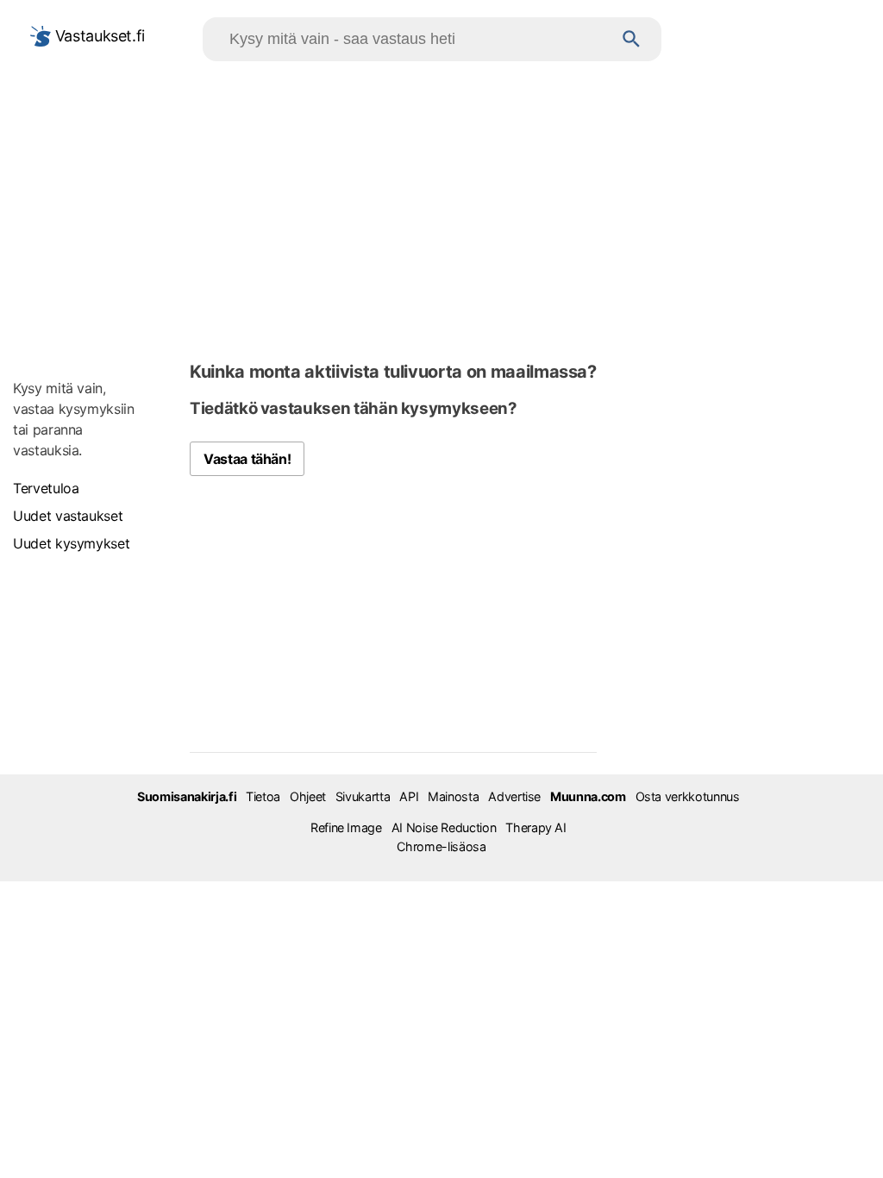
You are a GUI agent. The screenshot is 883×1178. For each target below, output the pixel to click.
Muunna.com (587, 796)
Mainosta (453, 796)
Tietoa (263, 796)
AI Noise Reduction (444, 827)
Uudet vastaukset (67, 515)
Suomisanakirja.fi (186, 796)
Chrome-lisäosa (441, 846)
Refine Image (346, 827)
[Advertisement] (441, 208)
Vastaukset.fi (98, 36)
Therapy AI (535, 827)
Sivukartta (362, 796)
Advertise (514, 796)
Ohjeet (308, 796)
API (408, 796)
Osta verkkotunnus (688, 796)
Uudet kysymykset (71, 543)
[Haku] (632, 39)
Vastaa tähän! (247, 458)
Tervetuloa (45, 488)
